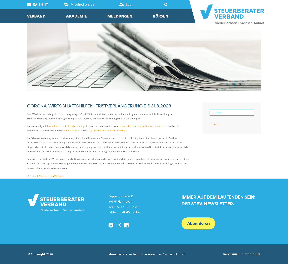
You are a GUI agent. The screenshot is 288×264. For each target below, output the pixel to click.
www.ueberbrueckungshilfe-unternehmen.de (143, 126)
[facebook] (111, 225)
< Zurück (214, 124)
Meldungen (59, 176)
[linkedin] (126, 225)
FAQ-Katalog (70, 130)
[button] (157, 4)
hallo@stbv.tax (130, 212)
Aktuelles (42, 176)
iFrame (50, 176)
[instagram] (119, 225)
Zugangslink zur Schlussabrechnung (106, 130)
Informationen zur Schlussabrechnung (64, 126)
